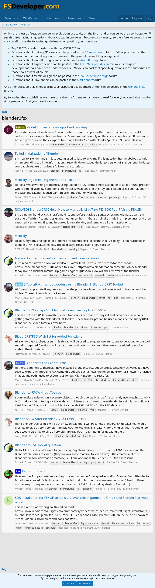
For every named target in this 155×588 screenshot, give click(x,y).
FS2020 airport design (94, 64)
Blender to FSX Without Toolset (38, 392)
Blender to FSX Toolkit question (38, 445)
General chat (136, 86)
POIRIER (19, 249)
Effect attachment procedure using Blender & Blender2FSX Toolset (69, 284)
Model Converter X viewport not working (51, 127)
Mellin (18, 488)
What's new (30, 18)
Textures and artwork (127, 488)
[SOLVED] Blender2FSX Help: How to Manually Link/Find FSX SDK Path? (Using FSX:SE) (78, 209)
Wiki (92, 18)
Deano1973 (21, 197)
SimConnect (85, 80)
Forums (10, 18)
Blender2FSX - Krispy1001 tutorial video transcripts (53, 310)
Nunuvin (20, 523)
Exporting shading (32, 471)
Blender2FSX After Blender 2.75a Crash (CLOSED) (51, 419)
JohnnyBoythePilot (25, 226)
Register (25, 24)
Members (53, 18)
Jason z (19, 170)
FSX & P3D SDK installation (40, 384)
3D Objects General (118, 226)
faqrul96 (19, 144)
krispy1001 (21, 353)
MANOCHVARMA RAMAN (29, 297)
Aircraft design (89, 60)
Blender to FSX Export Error (41, 363)
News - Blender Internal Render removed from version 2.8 (58, 258)
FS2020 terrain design (94, 76)
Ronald (19, 275)
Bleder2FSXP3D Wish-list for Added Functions (48, 336)
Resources (74, 18)
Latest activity (10, 24)
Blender (111, 170)
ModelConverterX (132, 144)
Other (125, 327)
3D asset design (95, 52)
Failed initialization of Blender (37, 153)
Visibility (21, 235)
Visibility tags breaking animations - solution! (48, 179)
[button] (17, 18)
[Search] (149, 18)
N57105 (19, 409)
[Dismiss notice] (149, 33)
